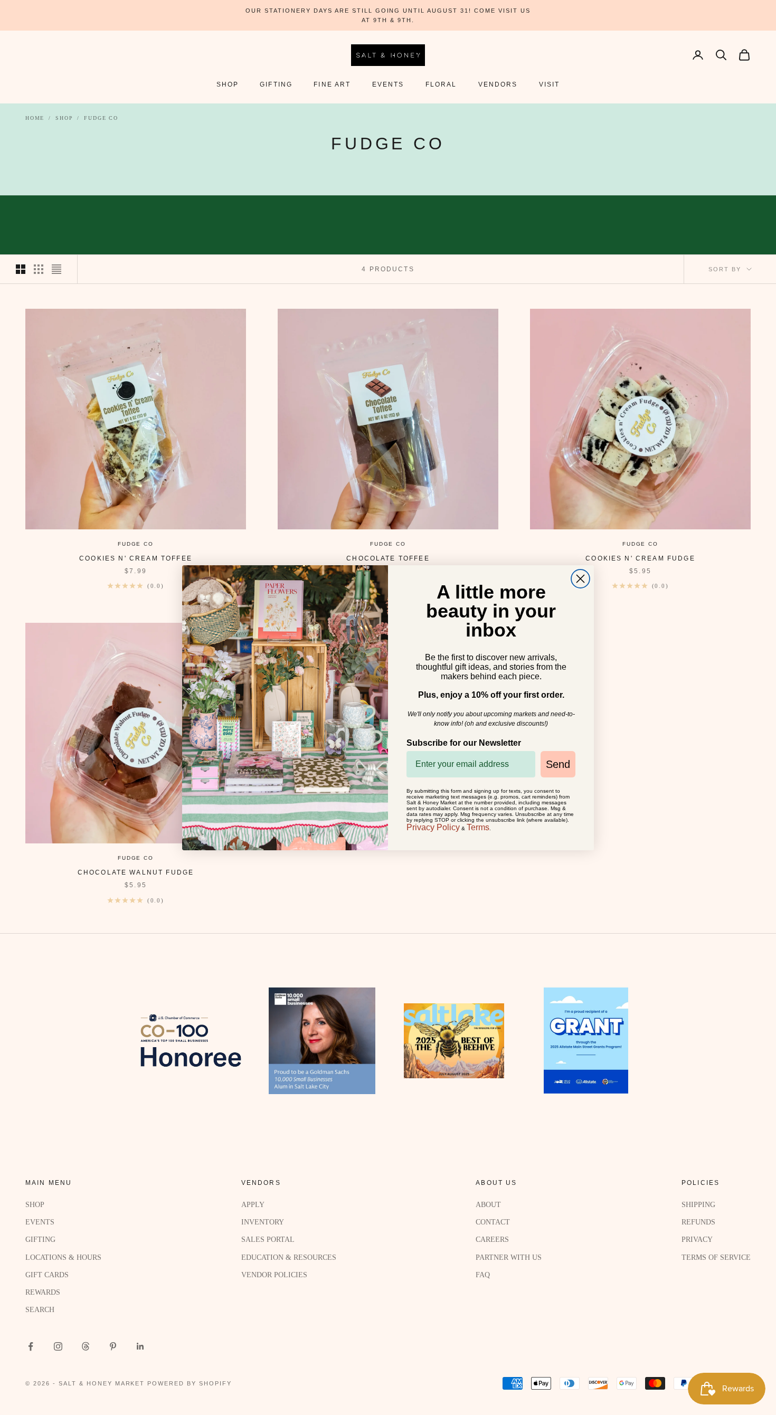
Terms (478, 827)
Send (558, 764)
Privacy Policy (433, 827)
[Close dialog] (580, 578)
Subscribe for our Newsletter (463, 742)
